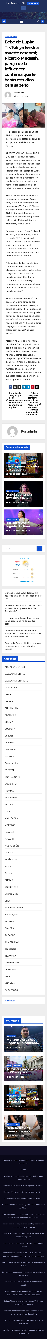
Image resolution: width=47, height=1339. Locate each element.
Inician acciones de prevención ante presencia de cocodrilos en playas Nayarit (23, 1225)
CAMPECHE (11, 687)
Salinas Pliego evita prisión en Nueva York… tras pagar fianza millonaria (23, 1302)
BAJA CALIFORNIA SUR (17, 680)
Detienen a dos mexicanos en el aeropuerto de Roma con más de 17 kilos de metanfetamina (23, 633)
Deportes (9, 742)
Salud (7, 900)
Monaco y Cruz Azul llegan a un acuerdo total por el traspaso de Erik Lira (23, 596)
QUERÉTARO (11, 887)
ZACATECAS (11, 990)
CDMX (8, 694)
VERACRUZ (10, 969)
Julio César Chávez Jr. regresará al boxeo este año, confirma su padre (23, 1235)
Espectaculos (11, 37)
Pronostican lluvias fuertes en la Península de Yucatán (23, 1283)
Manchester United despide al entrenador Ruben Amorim (23, 1245)
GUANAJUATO (12, 777)
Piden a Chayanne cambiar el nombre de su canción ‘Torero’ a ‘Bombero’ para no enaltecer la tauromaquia (31, 404)
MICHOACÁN (11, 818)
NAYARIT (9, 839)
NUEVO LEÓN (12, 845)
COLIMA (9, 722)
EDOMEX (9, 756)
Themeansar (23, 1163)
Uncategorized (12, 962)
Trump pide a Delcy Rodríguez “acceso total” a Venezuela (23, 1322)
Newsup (38, 1160)
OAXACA (9, 852)
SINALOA (9, 921)
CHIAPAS (9, 701)
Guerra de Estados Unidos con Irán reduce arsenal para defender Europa (23, 646)
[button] (38, 21)
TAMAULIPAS (12, 942)
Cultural (9, 735)
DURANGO (10, 749)
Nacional (9, 832)
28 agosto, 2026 (17, 1048)
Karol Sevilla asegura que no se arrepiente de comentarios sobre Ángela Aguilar (16, 400)
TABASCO (10, 935)
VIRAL (8, 976)
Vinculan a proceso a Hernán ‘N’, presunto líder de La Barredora (23, 1331)
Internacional (11, 797)
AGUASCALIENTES (15, 667)
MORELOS (10, 825)
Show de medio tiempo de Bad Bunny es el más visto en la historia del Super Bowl (23, 1312)
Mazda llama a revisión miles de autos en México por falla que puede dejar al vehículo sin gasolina (23, 1254)
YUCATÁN (10, 983)
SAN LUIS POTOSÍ (14, 907)
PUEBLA (9, 880)
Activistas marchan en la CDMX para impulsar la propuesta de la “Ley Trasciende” (23, 608)
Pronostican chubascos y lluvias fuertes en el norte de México (23, 1273)
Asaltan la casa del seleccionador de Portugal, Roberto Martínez (23, 1177)
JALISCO (9, 804)
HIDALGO (9, 790)
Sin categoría (11, 914)
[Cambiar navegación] (22, 21)
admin (21, 93)
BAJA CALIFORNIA (15, 674)
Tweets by (10, 1000)
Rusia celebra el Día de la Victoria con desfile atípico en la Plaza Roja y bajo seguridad (23, 1293)
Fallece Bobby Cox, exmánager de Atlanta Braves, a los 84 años (23, 1206)
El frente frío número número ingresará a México (23, 1186)
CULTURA (10, 729)
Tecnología (10, 949)
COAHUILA (10, 715)
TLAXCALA (10, 955)
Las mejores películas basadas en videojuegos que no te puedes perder (22, 621)
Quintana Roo (12, 894)
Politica (8, 873)
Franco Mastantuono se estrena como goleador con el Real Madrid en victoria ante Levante (23, 1216)
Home (23, 1170)
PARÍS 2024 (11, 859)
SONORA (9, 928)
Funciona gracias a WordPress (15, 1160)
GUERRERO (11, 784)
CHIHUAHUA (12, 708)
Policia (8, 866)
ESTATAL (9, 770)
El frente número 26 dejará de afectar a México (23, 1198)
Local (7, 811)
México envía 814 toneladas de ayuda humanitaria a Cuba (23, 1264)
